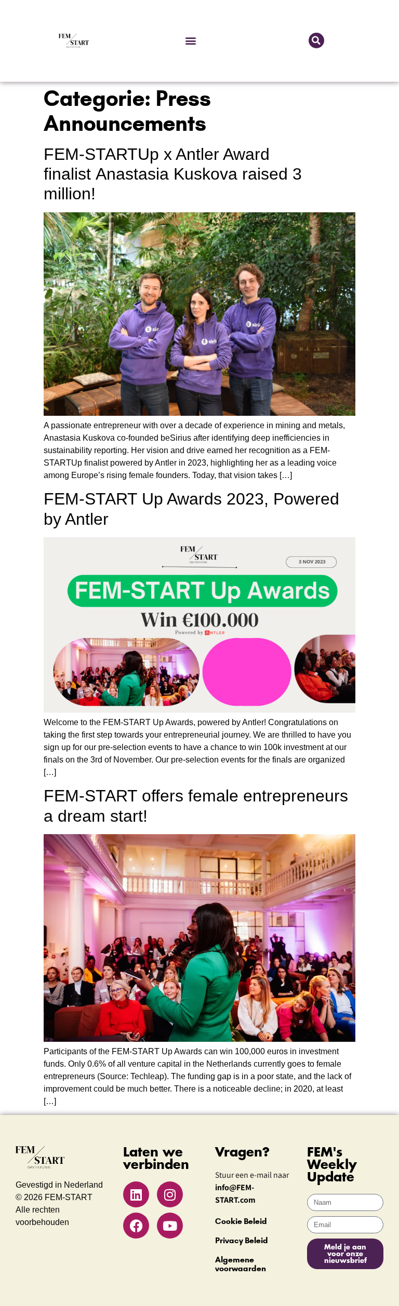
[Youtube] (170, 1226)
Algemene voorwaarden (240, 1264)
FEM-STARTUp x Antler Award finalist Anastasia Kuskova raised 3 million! (173, 174)
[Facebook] (136, 1226)
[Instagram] (170, 1194)
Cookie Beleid (241, 1221)
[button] (190, 40)
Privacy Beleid (241, 1240)
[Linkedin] (136, 1194)
